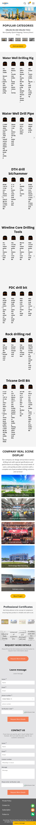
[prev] (2, 82)
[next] (34, 82)
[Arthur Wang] (33, 806)
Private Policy (6, 801)
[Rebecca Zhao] (33, 810)
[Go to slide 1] (14, 19)
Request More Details (18, 659)
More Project (18, 596)
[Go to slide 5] (21, 19)
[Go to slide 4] (19, 19)
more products (18, 46)
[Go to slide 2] (16, 19)
